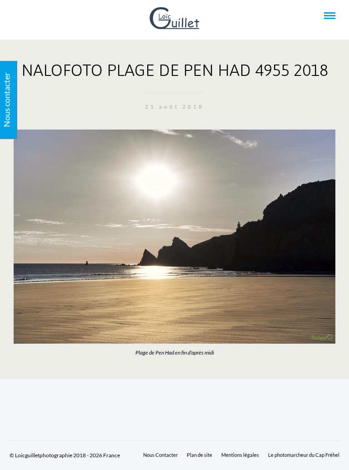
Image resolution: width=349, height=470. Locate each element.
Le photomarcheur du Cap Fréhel (303, 455)
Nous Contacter (160, 455)
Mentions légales (240, 455)
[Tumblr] (41, 16)
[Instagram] (53, 16)
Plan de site (199, 455)
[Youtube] (29, 16)
